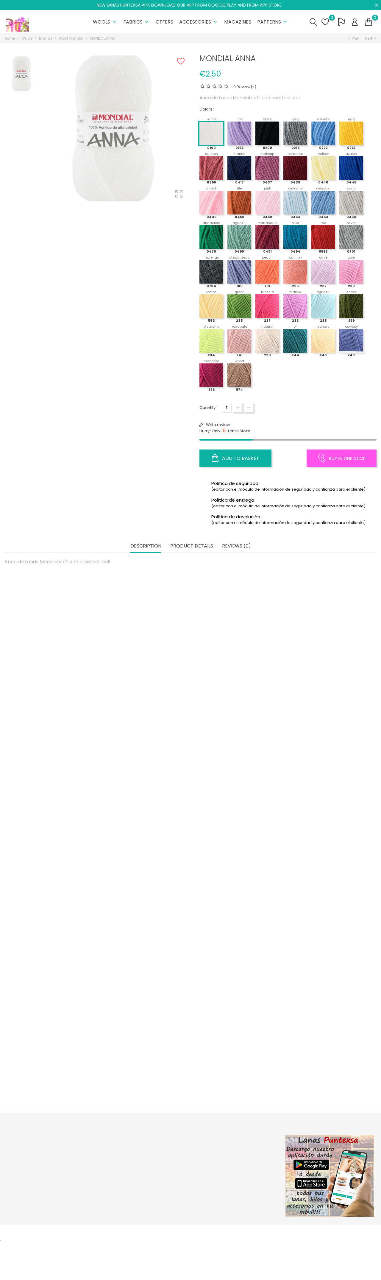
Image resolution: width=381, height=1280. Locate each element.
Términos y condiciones (185, 1169)
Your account (244, 1137)
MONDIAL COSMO (327, 1069)
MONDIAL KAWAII (236, 687)
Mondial (53, 687)
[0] (368, 22)
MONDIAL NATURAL (144, 831)
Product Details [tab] (191, 546)
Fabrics (136, 21)
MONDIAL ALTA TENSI (53, 942)
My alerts (233, 1196)
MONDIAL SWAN (236, 815)
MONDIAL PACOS (144, 1069)
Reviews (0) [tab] (236, 546)
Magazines (237, 21)
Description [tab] (145, 546)
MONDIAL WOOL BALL (53, 704)
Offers (164, 21)
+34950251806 (26, 1182)
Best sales (109, 1169)
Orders (232, 1159)
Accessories (198, 21)
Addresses (235, 1178)
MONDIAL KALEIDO (327, 687)
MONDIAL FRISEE (144, 687)
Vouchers (234, 1187)
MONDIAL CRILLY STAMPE (53, 1086)
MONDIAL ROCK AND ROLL (327, 942)
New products (112, 1159)
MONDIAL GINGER (328, 831)
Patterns (272, 21)
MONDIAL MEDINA (53, 815)
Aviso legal (172, 1159)
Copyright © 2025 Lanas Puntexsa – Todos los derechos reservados (69, 1232)
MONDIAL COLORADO (236, 1069)
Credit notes (237, 1169)
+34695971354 (26, 1191)
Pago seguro (174, 1178)
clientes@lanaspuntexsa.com (40, 1200)
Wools (105, 21)
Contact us (172, 1187)
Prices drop (110, 1150)
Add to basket (240, 458)
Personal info (237, 1150)
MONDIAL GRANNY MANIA (144, 942)
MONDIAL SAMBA (236, 958)
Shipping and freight (181, 1150)
